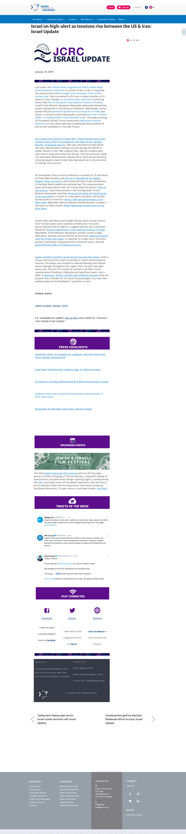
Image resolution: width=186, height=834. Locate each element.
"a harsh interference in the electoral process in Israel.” (76, 229)
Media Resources (67, 802)
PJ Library (33, 805)
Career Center (35, 786)
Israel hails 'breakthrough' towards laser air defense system (67, 369)
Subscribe (125, 7)
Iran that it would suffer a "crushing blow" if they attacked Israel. (70, 116)
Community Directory (37, 796)
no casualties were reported (75, 99)
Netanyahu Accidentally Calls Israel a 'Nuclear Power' (63, 408)
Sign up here (71, 318)
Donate (111, 7)
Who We (86, 19)
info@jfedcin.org (102, 807)
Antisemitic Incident (134, 815)
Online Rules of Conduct (69, 805)
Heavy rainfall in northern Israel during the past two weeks (67, 257)
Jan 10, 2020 (134, 40)
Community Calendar (106, 19)
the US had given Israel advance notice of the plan (75, 102)
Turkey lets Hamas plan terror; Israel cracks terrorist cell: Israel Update (56, 719)
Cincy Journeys (35, 789)
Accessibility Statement (69, 789)
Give (37, 19)
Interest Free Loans (37, 802)
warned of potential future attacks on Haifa (76, 111)
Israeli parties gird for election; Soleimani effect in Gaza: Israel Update (123, 719)
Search (137, 7)
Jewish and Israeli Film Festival (60, 473)
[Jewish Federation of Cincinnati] (43, 7)
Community (55, 19)
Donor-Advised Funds (68, 793)
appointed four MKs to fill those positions (58, 244)
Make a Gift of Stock (68, 799)
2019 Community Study (69, 786)
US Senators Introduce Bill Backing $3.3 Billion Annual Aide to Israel (71, 381)
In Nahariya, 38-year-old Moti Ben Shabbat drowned (70, 275)
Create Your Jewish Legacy (40, 799)
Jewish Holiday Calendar (69, 796)
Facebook (51, 640)
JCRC (40, 482)
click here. (102, 488)
